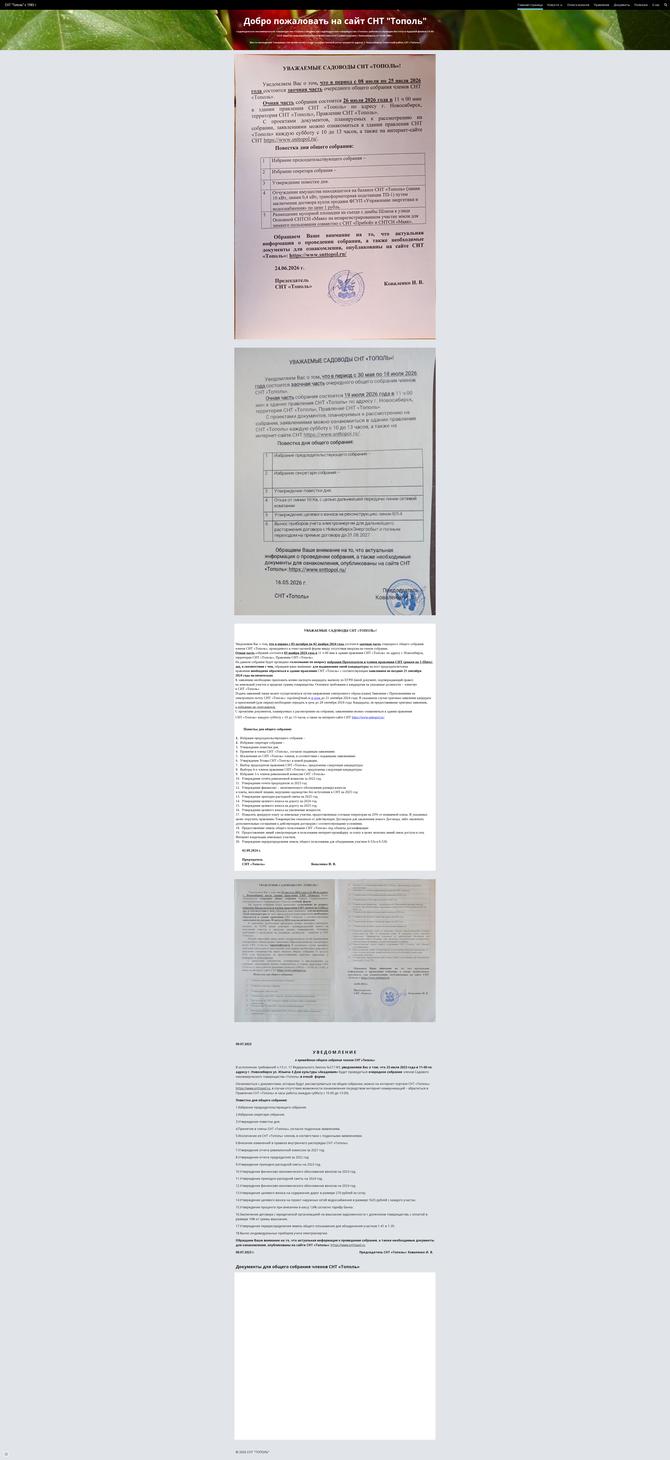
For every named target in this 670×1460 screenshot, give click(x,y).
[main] (335, 30)
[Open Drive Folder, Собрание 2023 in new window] (429, 1276)
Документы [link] (622, 5)
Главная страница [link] (530, 5)
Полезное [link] (641, 5)
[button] (666, 5)
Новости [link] (553, 5)
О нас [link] (656, 5)
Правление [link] (601, 5)
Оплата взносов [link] (578, 5)
